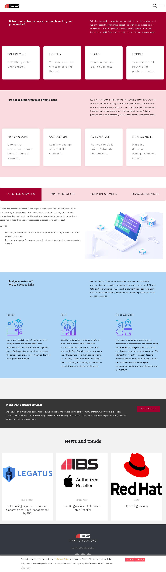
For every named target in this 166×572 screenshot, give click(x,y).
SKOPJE (83, 548)
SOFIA (74, 548)
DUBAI (91, 548)
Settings (140, 560)
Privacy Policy (63, 559)
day (93, 541)
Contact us (148, 409)
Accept (130, 560)
